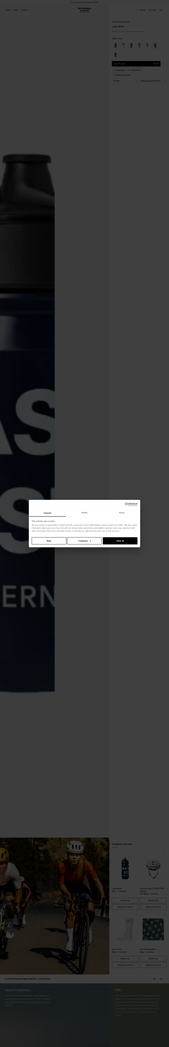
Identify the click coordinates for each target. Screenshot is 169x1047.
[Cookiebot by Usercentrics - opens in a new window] (126, 504)
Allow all (120, 541)
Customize (83, 541)
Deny (49, 541)
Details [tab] (85, 512)
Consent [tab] (47, 513)
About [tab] (121, 512)
